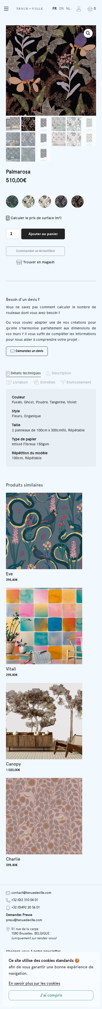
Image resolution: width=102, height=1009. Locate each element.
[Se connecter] (79, 8)
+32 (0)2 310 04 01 (24, 900)
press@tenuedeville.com (24, 920)
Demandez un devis (29, 351)
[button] (6, 8)
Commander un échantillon (35, 251)
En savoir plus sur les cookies (34, 983)
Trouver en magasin (38, 262)
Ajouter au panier (43, 234)
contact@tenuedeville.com (31, 893)
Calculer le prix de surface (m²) (36, 218)
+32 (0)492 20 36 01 (25, 907)
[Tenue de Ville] (29, 9)
